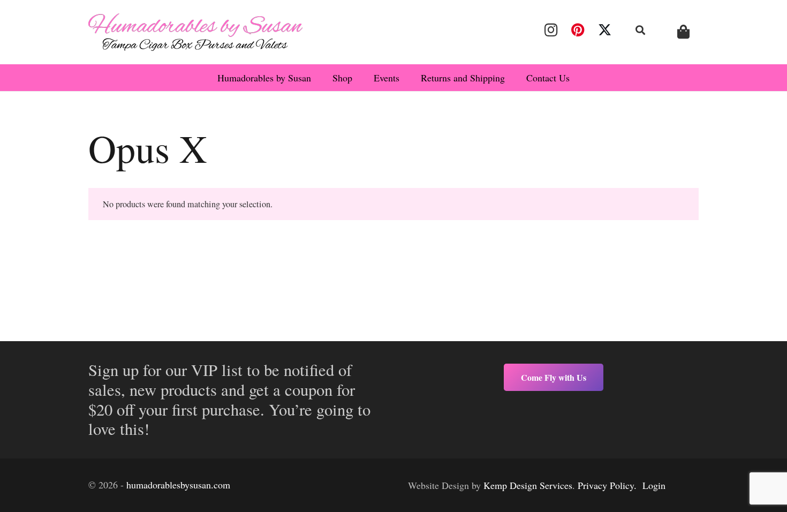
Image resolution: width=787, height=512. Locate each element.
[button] (641, 30)
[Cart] (683, 32)
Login (653, 485)
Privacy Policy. (607, 485)
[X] (605, 30)
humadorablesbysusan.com (178, 484)
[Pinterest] (577, 30)
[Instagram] (551, 30)
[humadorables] (195, 32)
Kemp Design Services (527, 485)
